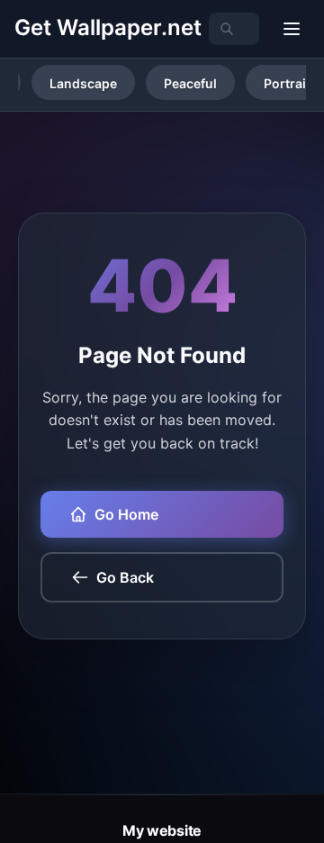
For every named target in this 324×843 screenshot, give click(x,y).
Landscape (83, 83)
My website (162, 830)
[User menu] (292, 29)
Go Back (125, 577)
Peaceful (190, 83)
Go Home (126, 514)
